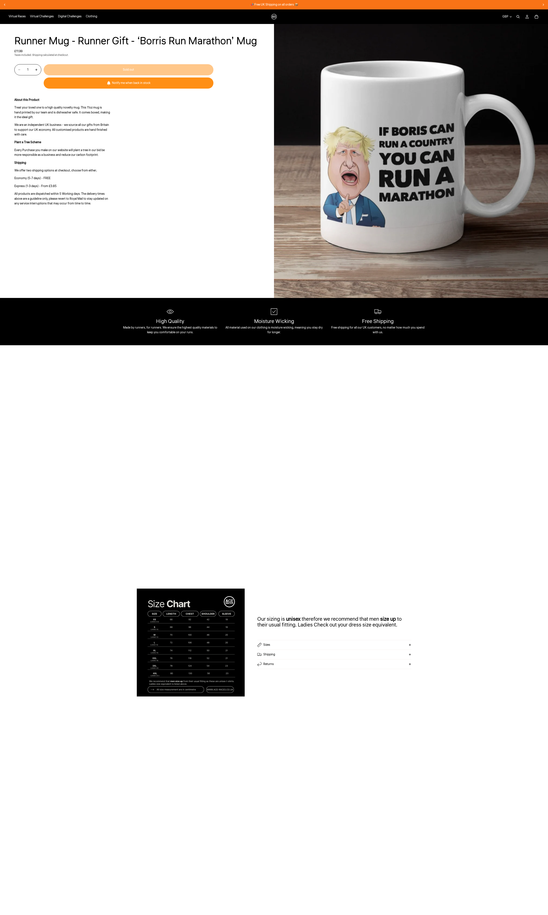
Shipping (269, 654)
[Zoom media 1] (411, 161)
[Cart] (536, 16)
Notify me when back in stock (131, 83)
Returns (268, 664)
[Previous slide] (4, 4)
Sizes (266, 645)
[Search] (518, 16)
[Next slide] (543, 4)
